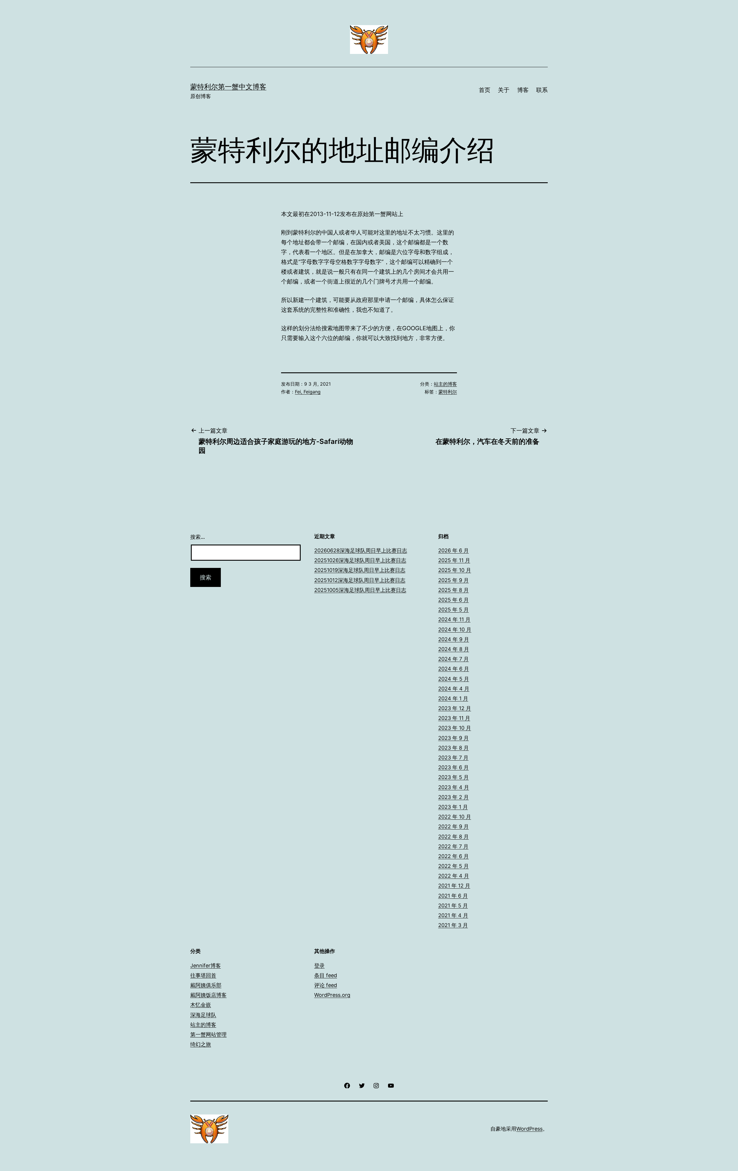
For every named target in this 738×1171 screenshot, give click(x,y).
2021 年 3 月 (453, 925)
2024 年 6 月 (453, 669)
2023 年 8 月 (453, 748)
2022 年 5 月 (453, 866)
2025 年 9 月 (453, 580)
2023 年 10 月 (454, 728)
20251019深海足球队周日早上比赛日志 (359, 570)
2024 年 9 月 (453, 639)
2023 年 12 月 (454, 708)
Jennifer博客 (205, 965)
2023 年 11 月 (454, 718)
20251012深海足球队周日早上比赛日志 (359, 580)
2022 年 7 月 (453, 846)
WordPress (529, 1129)
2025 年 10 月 (454, 570)
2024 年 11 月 (454, 619)
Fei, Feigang (308, 392)
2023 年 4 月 (453, 787)
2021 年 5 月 (453, 905)
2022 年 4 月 (453, 876)
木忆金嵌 (200, 1005)
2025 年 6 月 (453, 600)
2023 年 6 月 (453, 767)
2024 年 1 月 (453, 698)
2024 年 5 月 (453, 679)
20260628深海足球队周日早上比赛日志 (360, 550)
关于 (503, 90)
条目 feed (325, 975)
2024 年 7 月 (453, 659)
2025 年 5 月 (453, 610)
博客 (523, 90)
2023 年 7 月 (453, 758)
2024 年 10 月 (454, 629)
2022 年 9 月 (453, 826)
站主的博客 (445, 384)
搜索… (197, 537)
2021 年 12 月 (454, 886)
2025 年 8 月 (453, 590)
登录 (319, 965)
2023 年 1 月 (453, 807)
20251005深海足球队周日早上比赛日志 (360, 590)
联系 (542, 90)
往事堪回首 (203, 975)
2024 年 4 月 (453, 689)
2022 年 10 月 (454, 817)
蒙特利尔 (447, 392)
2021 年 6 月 (453, 896)
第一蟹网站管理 (208, 1034)
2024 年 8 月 (453, 649)
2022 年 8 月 (453, 837)
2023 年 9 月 (453, 738)
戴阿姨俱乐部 (205, 985)
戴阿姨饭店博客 (208, 995)
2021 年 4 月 (453, 915)
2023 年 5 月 (453, 777)
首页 (484, 90)
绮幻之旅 (200, 1044)
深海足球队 (203, 1015)
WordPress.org (332, 995)
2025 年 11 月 (454, 560)
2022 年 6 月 (453, 856)
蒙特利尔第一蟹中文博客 (228, 86)
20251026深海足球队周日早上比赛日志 (360, 560)
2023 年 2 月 (453, 797)
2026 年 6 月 (453, 550)
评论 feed (325, 985)
